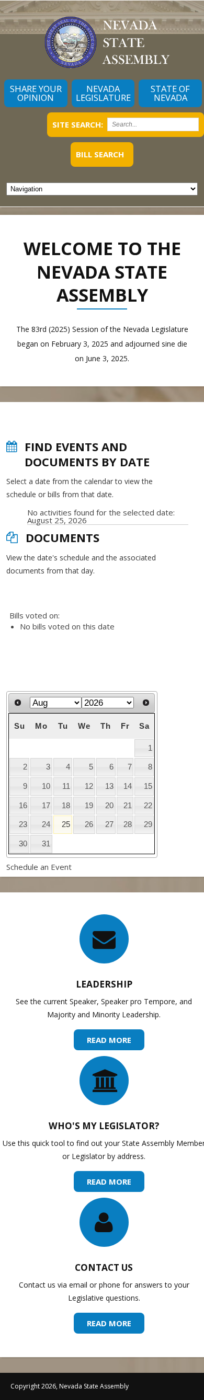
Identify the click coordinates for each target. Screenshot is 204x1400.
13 (109, 786)
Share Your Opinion (36, 93)
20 (109, 805)
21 (127, 805)
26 (89, 824)
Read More (109, 1040)
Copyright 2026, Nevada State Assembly (69, 1386)
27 (109, 824)
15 (148, 786)
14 (127, 786)
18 (66, 805)
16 (23, 805)
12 (89, 786)
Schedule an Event (39, 867)
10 (46, 786)
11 (66, 786)
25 (66, 824)
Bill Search (100, 154)
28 (127, 824)
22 (148, 805)
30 (23, 844)
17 (46, 805)
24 (46, 824)
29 (148, 824)
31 (46, 844)
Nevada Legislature (103, 93)
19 (89, 805)
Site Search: (77, 124)
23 (23, 824)
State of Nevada (170, 93)
